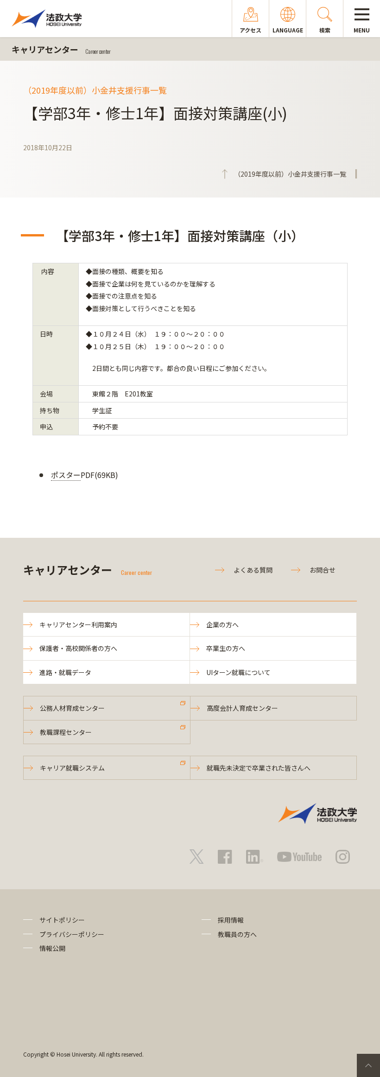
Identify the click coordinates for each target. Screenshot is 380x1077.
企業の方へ (222, 624)
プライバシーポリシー (71, 934)
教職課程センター (66, 732)
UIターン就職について (238, 672)
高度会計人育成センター (242, 708)
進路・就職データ (65, 672)
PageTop (368, 1065)
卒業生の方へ (225, 648)
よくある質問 (253, 569)
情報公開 (52, 948)
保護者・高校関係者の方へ (78, 648)
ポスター (66, 474)
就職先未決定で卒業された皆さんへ (258, 767)
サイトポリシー (62, 919)
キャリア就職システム (72, 767)
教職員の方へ (237, 934)
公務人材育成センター (72, 708)
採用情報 (231, 919)
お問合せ (323, 569)
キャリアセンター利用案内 (78, 624)
